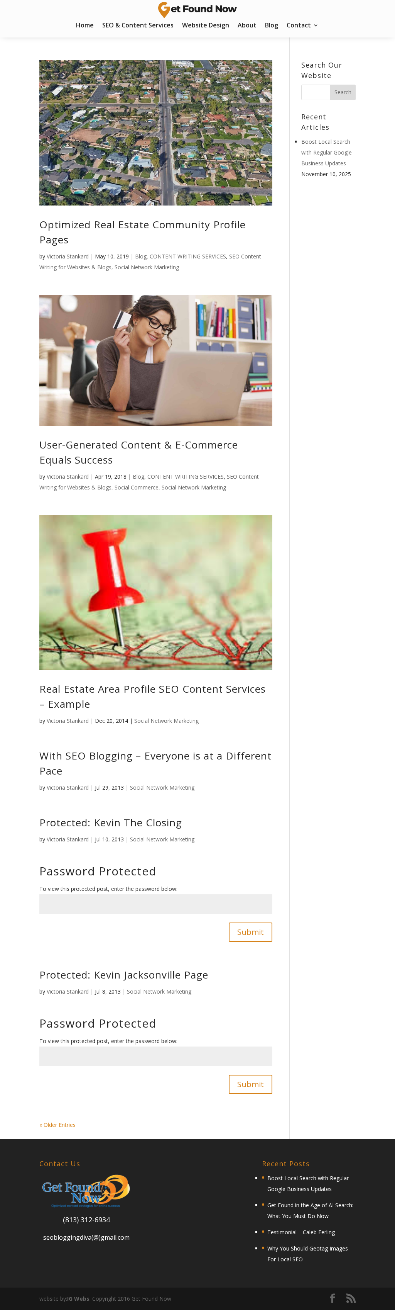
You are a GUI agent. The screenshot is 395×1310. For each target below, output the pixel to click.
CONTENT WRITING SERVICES (188, 256)
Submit (250, 932)
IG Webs (78, 1298)
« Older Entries (57, 1124)
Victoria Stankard (68, 256)
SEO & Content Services (138, 25)
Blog (271, 25)
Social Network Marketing (147, 267)
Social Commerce (137, 487)
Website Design (205, 25)
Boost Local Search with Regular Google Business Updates (326, 152)
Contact (299, 25)
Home (85, 25)
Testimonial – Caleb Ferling (301, 1232)
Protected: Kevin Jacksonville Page (123, 975)
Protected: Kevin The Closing (110, 822)
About (247, 25)
